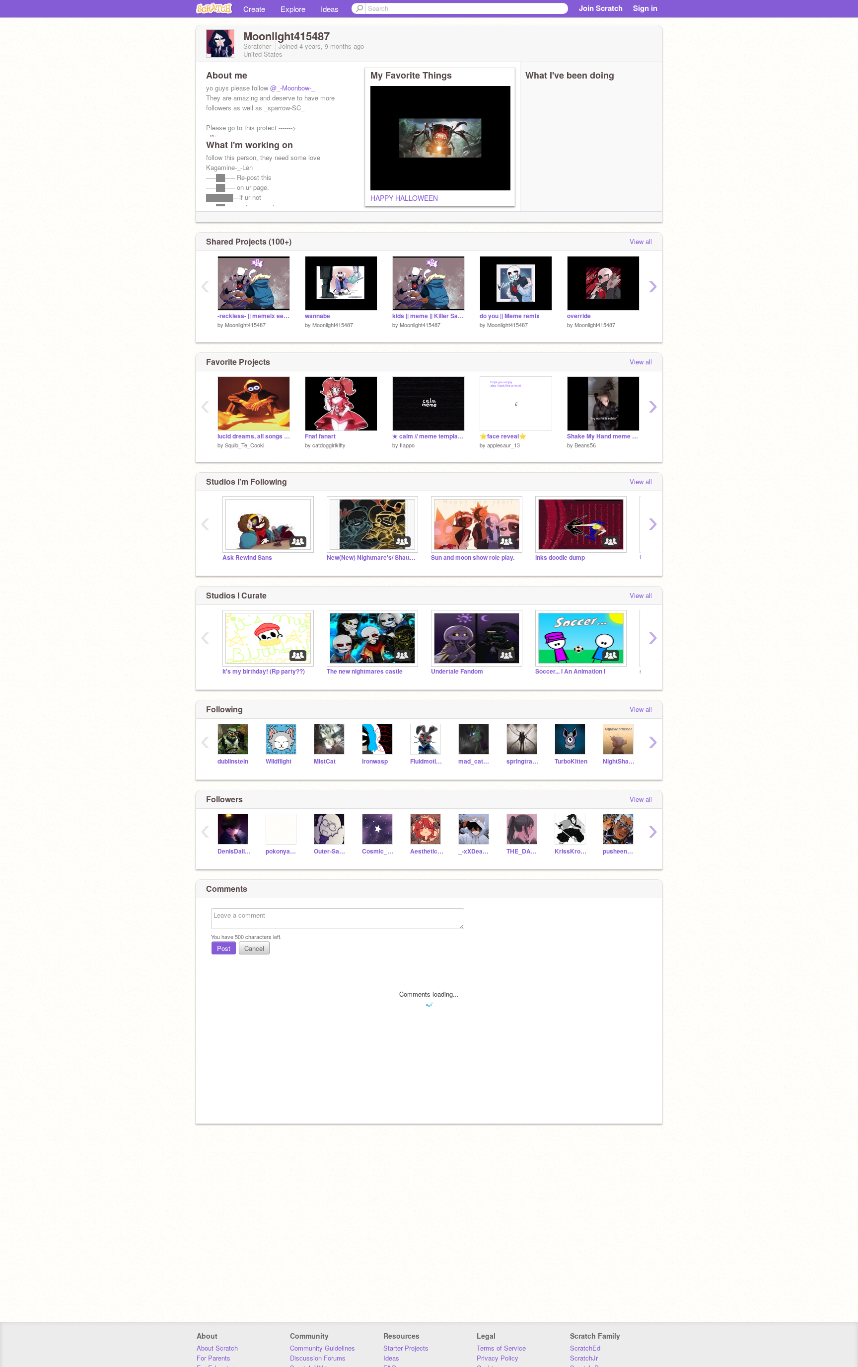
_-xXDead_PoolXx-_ (475, 851)
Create (254, 8)
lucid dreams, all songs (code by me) (253, 436)
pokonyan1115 (282, 851)
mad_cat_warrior (475, 761)
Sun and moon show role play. (472, 557)
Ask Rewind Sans (247, 557)
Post (223, 948)
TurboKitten (571, 761)
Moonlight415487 (245, 325)
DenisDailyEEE (234, 851)
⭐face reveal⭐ (503, 436)
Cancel (254, 948)
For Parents (213, 1358)
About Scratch (217, 1348)
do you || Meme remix (510, 316)
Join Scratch (601, 7)
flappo (407, 445)
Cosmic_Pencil (378, 851)
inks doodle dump (560, 557)
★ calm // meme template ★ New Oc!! (428, 436)
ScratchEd (585, 1348)
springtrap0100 (523, 761)
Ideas (330, 8)
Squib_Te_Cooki (244, 445)
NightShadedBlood (619, 761)
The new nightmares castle (365, 671)
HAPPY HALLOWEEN (404, 198)
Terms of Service (501, 1348)
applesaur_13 (503, 445)
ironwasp (375, 761)
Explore (293, 8)
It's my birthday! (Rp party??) (263, 671)
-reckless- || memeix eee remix (253, 316)
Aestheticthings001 (426, 851)
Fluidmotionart (426, 761)
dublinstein (232, 761)
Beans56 (585, 445)
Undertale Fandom (457, 671)
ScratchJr (584, 1358)
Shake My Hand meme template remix (603, 436)
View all (641, 241)
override (579, 316)
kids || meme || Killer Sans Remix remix (428, 316)
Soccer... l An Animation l (570, 671)
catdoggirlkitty (329, 445)
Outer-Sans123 (330, 851)
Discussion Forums (318, 1358)
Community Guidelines (322, 1348)
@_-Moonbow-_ (292, 87)
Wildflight (278, 761)
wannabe (317, 316)
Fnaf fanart (320, 436)
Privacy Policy (497, 1358)
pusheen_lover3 (619, 851)
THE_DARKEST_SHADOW (523, 851)
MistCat (325, 761)
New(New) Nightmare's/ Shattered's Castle (371, 557)
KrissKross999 (571, 851)
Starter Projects (406, 1348)
